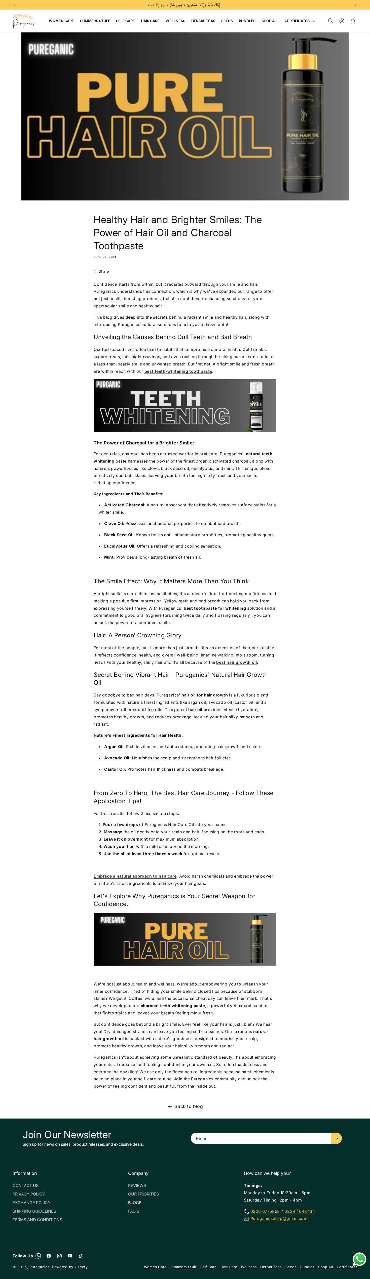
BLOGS (134, 1202)
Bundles (307, 1267)
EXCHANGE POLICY (32, 1202)
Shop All (325, 1267)
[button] (299, 21)
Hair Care (228, 1267)
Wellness (248, 1267)
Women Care (155, 1267)
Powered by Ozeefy (70, 1267)
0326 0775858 (265, 1211)
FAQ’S (133, 1211)
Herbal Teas (271, 1267)
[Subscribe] (336, 1138)
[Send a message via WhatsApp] (359, 1259)
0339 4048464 (299, 1211)
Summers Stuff (183, 1267)
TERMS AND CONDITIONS (37, 1219)
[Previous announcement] (14, 5)
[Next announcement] (355, 5)
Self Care (208, 1267)
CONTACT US (26, 1185)
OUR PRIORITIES (143, 1194)
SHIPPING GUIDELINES (34, 1211)
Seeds (291, 1267)
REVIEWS (137, 1185)
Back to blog (188, 1106)
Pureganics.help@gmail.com (279, 1218)
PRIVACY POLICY (29, 1194)
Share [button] (104, 271)
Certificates (347, 1267)
